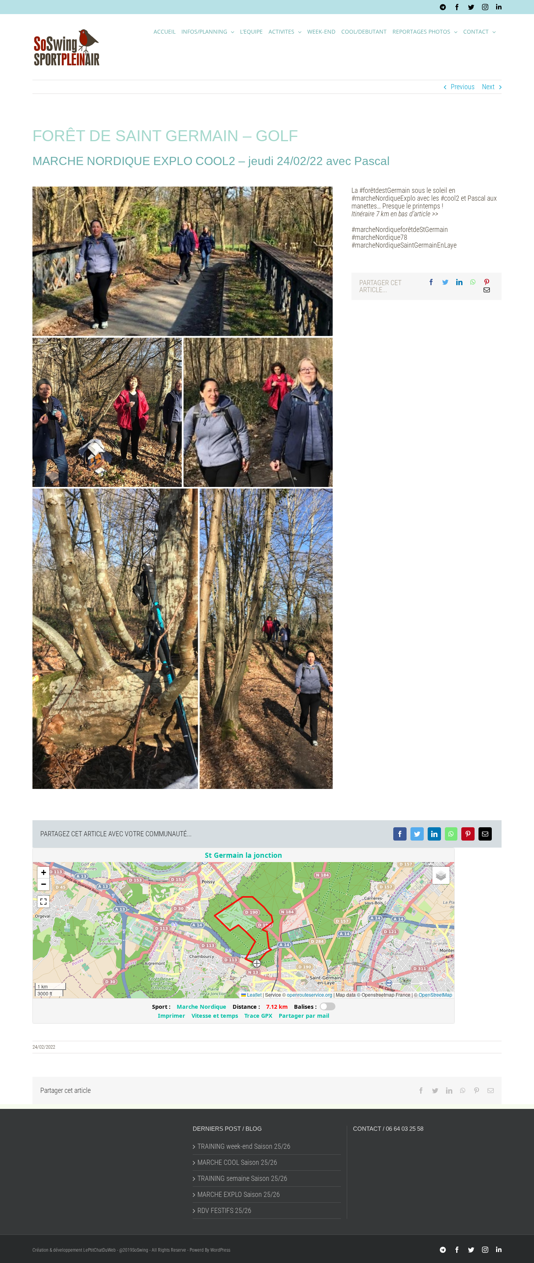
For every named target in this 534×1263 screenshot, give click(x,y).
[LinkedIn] (459, 282)
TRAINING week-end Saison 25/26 (243, 1146)
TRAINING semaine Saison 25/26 (242, 1178)
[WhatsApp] (473, 282)
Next (488, 87)
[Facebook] (431, 282)
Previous (463, 87)
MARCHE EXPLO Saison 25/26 (238, 1194)
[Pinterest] (487, 282)
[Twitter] (445, 282)
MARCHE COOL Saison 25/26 (237, 1162)
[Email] (487, 290)
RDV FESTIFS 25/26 (224, 1210)
